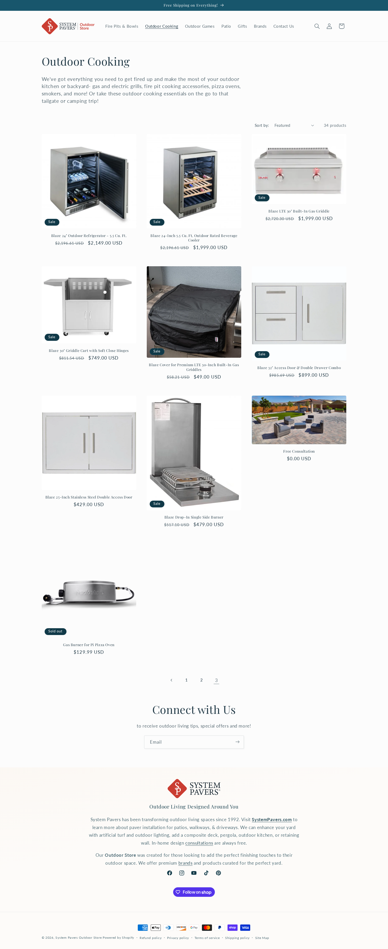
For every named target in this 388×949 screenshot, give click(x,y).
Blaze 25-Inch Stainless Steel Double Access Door (89, 497)
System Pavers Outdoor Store (78, 937)
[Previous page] (171, 680)
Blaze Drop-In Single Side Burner (194, 517)
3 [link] (216, 680)
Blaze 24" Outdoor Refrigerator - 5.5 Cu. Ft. (89, 235)
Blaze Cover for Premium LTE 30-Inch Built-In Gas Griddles (194, 367)
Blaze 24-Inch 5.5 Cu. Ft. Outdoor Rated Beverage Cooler (193, 238)
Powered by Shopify (118, 937)
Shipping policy (237, 938)
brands (185, 863)
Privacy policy (178, 938)
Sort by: (262, 125)
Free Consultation (299, 451)
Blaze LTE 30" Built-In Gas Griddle (298, 211)
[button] (317, 26)
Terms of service (207, 938)
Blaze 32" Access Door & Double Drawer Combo (299, 367)
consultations (199, 843)
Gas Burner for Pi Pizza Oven (89, 644)
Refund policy (151, 938)
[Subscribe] (237, 741)
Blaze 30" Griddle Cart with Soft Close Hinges (89, 350)
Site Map (262, 938)
